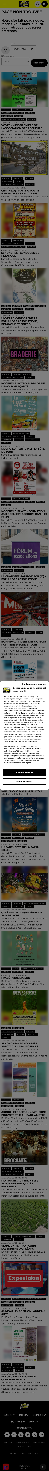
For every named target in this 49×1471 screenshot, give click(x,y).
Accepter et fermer (24, 772)
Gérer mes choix (24, 781)
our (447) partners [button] (16, 696)
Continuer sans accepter (34, 683)
